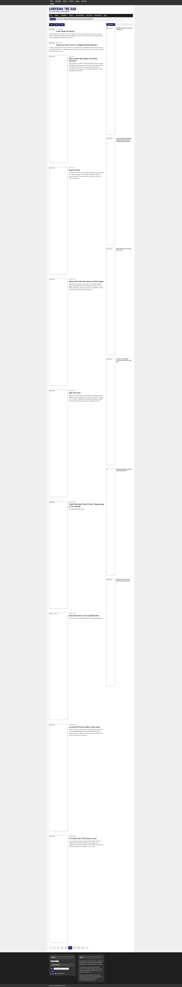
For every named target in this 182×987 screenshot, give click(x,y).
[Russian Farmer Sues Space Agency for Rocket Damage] (58, 384)
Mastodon (84, 1)
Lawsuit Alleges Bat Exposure (65, 31)
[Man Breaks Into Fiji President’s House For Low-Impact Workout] (110, 685)
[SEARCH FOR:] (125, 19)
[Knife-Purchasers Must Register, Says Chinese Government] (58, 162)
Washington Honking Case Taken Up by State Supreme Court (124, 469)
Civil (51, 15)
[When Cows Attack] (58, 496)
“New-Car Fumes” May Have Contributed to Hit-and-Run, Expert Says (124, 360)
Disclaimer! (58, 1)
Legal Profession (80, 15)
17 (66, 948)
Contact (65, 1)
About (51, 1)
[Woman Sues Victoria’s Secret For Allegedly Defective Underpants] (52, 43)
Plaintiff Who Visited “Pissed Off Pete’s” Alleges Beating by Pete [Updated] (86, 505)
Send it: (52, 973)
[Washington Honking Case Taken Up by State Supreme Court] (110, 574)
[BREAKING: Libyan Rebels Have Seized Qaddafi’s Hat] (110, 133)
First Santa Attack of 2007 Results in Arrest (83, 838)
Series (105, 15)
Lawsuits (71, 15)
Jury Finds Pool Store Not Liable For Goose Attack (84, 727)
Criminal (56, 15)
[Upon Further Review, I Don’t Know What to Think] (110, 354)
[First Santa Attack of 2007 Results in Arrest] (58, 942)
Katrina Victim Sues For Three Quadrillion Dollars (84, 615)
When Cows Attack (75, 392)
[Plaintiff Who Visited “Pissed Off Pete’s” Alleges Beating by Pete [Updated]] (58, 607)
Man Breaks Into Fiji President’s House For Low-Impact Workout (123, 580)
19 (74, 948)
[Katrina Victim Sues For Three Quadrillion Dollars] (58, 719)
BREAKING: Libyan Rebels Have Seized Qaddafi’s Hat (124, 28)
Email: (52, 968)
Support (71, 1)
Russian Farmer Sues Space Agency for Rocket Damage (86, 281)
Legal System (89, 15)
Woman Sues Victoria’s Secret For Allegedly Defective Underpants (76, 45)
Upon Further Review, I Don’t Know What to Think (123, 249)
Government (64, 15)
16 (61, 948)
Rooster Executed (74, 170)
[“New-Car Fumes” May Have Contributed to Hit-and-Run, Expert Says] (110, 464)
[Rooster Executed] (58, 273)
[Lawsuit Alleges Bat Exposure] (52, 29)
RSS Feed (52, 4)
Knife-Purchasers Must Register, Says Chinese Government (83, 59)
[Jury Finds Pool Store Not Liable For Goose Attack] (58, 830)
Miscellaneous (98, 15)
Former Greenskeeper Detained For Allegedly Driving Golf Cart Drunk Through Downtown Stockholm (124, 139)
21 (82, 948)
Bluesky (77, 1)
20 (78, 948)
